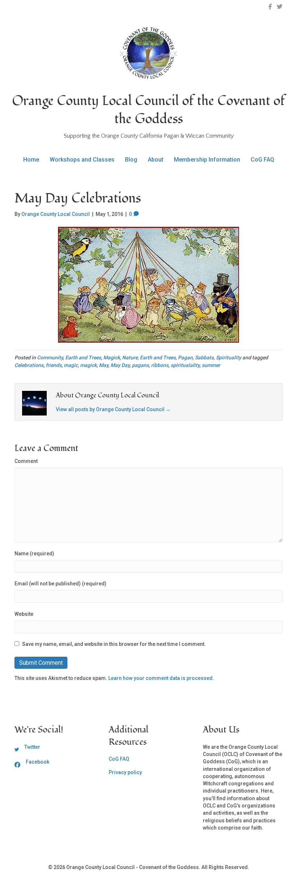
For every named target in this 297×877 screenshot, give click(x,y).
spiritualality (185, 365)
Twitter (32, 747)
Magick (111, 357)
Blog (131, 159)
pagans (140, 365)
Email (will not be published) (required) (60, 583)
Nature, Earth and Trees (149, 357)
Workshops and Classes (82, 159)
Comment (26, 461)
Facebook (37, 762)
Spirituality (228, 357)
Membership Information (207, 159)
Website (23, 614)
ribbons (159, 365)
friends (54, 365)
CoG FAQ (262, 159)
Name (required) (34, 553)
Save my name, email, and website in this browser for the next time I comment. (114, 644)
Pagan (185, 357)
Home (31, 159)
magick (88, 365)
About (155, 159)
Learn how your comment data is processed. (161, 678)
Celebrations (28, 365)
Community (50, 357)
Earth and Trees (83, 357)
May (103, 365)
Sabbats (204, 357)
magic (71, 365)
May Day (120, 365)
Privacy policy (125, 772)
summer (211, 365)
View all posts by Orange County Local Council (113, 409)
